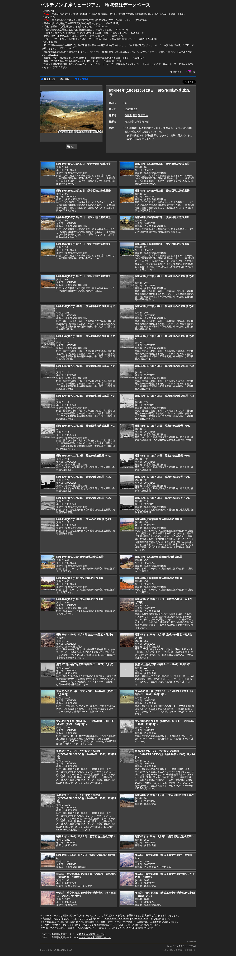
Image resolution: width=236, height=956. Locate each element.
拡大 (72, 146)
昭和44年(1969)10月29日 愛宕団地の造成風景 (83, 163)
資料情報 (64, 79)
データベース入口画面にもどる (95, 937)
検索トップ (49, 79)
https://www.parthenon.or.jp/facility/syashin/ (126, 918)
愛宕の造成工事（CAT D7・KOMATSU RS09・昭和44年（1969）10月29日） (164, 693)
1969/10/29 (131, 109)
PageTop (192, 941)
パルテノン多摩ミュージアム (181, 946)
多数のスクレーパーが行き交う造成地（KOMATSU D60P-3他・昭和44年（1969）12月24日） (86, 754)
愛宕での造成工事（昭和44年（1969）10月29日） (164, 664)
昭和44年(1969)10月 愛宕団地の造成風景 (158, 519)
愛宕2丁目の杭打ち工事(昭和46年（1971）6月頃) (84, 664)
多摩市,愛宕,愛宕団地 (136, 115)
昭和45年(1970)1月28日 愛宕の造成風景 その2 (162, 425)
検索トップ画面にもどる (91, 934)
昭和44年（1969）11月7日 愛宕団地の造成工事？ (164, 795)
